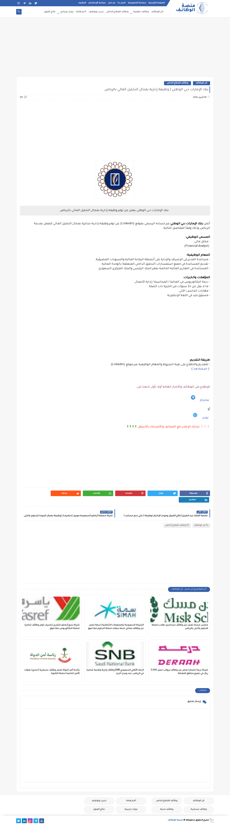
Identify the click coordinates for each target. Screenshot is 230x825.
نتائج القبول (50, 12)
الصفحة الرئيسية (156, 3)
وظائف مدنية (166, 809)
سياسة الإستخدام (97, 3)
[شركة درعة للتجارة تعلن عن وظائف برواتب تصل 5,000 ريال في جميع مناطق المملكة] (179, 655)
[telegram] (24, 3)
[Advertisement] (115, 49)
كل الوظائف (157, 12)
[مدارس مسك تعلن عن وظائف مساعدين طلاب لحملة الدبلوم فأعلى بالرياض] (179, 610)
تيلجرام (204, 400)
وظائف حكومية (141, 12)
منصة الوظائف (175, 820)
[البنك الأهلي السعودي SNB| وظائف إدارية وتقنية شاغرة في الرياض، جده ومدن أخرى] (115, 655)
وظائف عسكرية (199, 809)
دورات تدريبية (131, 809)
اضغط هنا (200, 369)
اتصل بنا (122, 3)
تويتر (206, 417)
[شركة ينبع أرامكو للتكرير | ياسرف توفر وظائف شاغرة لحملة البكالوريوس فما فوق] (51, 610)
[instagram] (18, 3)
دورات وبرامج (67, 12)
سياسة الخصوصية (137, 3)
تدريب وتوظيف (96, 12)
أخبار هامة (81, 12)
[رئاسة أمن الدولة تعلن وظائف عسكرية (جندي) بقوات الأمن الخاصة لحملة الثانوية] (51, 655)
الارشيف (82, 3)
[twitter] (35, 3)
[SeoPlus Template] (211, 820)
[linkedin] (30, 3)
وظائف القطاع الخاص (117, 12)
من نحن (111, 3)
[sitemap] (41, 820)
